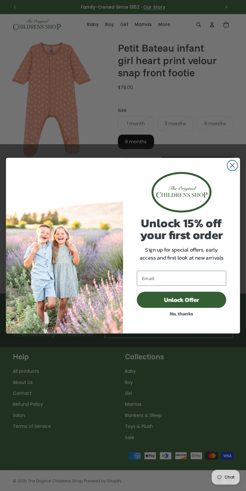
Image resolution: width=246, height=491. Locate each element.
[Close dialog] (232, 165)
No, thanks (181, 313)
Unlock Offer (181, 299)
